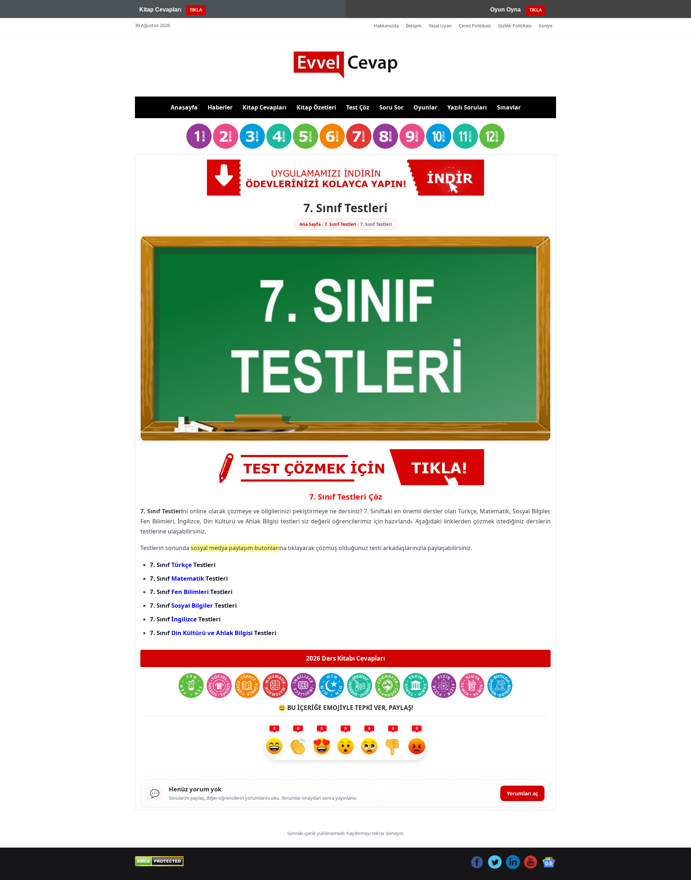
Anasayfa (184, 107)
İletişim (413, 25)
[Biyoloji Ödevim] (499, 685)
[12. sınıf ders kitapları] (492, 136)
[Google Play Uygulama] (345, 178)
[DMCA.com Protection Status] (159, 861)
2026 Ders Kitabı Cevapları (345, 658)
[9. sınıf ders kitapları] (412, 136)
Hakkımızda (386, 25)
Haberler (220, 107)
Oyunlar (425, 107)
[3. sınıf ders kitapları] (252, 136)
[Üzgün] (369, 747)
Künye (545, 25)
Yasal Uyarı (440, 25)
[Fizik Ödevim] (443, 685)
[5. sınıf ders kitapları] (305, 136)
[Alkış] (298, 747)
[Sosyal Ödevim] (219, 685)
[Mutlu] (274, 747)
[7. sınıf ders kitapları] (358, 136)
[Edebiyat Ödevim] (359, 685)
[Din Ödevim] (331, 685)
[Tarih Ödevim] (415, 685)
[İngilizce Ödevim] (303, 685)
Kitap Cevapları (264, 107)
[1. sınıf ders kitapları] (199, 136)
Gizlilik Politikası (515, 25)
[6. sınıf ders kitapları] (332, 136)
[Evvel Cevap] (345, 65)
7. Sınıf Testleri (340, 224)
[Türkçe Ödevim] (247, 685)
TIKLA (196, 10)
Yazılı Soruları (467, 107)
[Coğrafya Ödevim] (387, 685)
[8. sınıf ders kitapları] (385, 136)
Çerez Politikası (475, 25)
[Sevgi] (322, 747)
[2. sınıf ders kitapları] (225, 136)
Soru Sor (391, 107)
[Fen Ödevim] (191, 685)
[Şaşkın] (345, 747)
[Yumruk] (393, 747)
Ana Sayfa (310, 224)
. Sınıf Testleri (195, 605)
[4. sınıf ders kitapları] (279, 136)
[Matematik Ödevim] (275, 685)
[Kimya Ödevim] (471, 685)
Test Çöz (357, 107)
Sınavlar (509, 107)
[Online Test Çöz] (345, 467)
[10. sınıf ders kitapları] (438, 136)
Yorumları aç (522, 793)
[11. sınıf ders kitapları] (465, 136)
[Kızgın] (417, 747)
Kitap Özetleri (316, 107)
